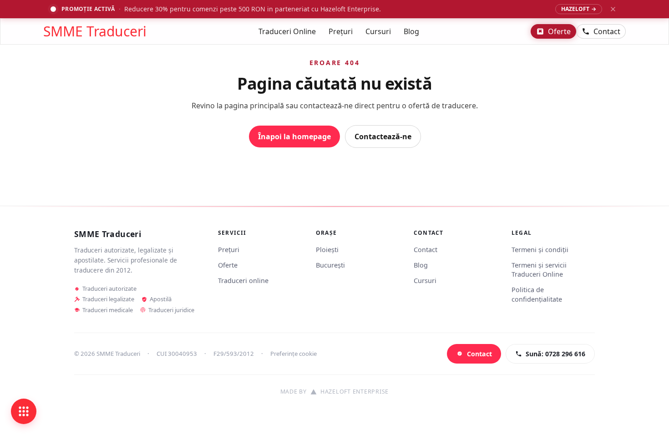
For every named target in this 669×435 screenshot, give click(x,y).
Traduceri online (243, 280)
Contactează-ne (383, 137)
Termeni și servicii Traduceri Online (539, 269)
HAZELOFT (578, 9)
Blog (411, 31)
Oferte (559, 31)
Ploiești (327, 249)
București (330, 265)
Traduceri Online (287, 31)
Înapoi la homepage (294, 137)
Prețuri (341, 31)
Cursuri (378, 31)
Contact (606, 31)
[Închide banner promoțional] (613, 9)
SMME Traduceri (95, 31)
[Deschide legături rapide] (23, 411)
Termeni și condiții (540, 249)
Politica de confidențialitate (537, 294)
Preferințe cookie (293, 353)
